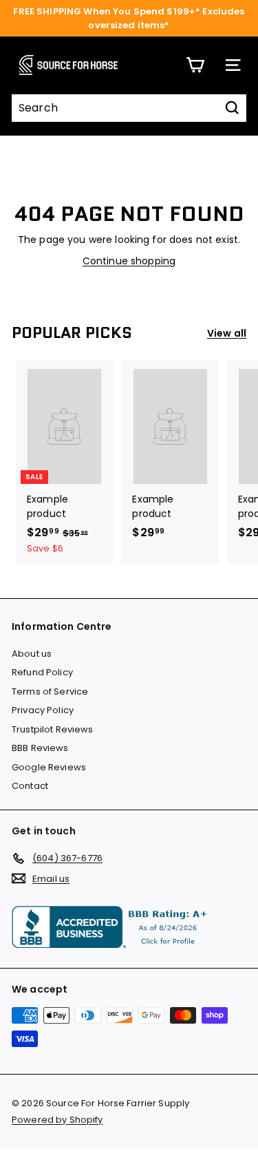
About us (32, 653)
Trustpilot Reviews (53, 729)
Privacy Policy (43, 710)
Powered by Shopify (57, 1119)
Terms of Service (50, 691)
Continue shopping (129, 261)
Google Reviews (49, 767)
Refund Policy (42, 672)
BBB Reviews (40, 747)
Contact (30, 785)
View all (226, 333)
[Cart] (195, 65)
